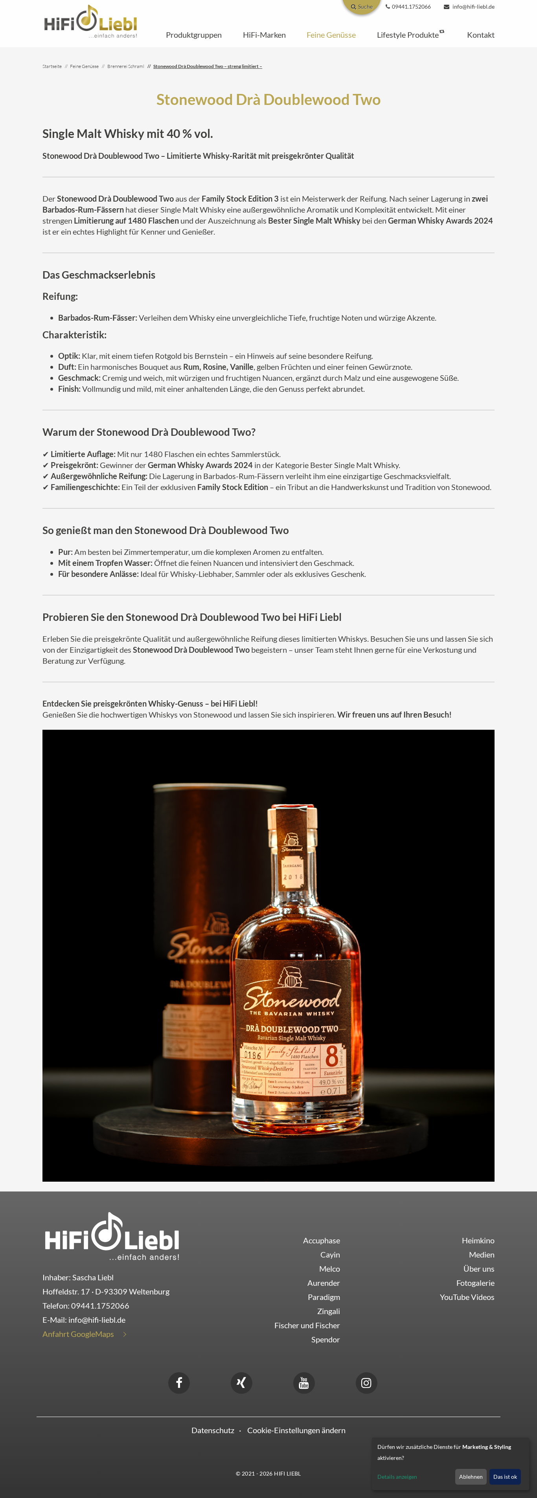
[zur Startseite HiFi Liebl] (112, 1235)
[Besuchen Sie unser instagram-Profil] (366, 1381)
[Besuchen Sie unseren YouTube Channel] (304, 1381)
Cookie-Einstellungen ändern (296, 1430)
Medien (482, 1254)
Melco (329, 1268)
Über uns (479, 1268)
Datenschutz (212, 1430)
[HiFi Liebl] (90, 20)
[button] (194, 35)
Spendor (325, 1339)
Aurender (323, 1282)
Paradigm (324, 1297)
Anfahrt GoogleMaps (78, 1333)
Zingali (328, 1311)
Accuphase (321, 1240)
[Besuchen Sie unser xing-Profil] (241, 1381)
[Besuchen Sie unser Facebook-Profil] (179, 1381)
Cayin (330, 1254)
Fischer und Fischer (307, 1325)
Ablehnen (471, 1476)
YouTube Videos (467, 1297)
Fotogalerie (475, 1282)
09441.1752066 (100, 1305)
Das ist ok (505, 1476)
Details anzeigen (397, 1476)
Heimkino (478, 1240)
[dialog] (450, 1463)
